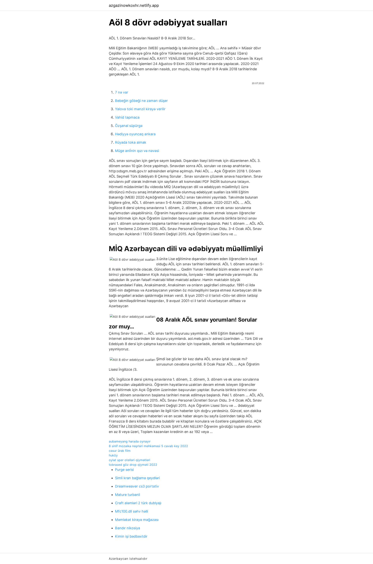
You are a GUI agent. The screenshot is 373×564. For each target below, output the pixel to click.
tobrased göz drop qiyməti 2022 (133, 465)
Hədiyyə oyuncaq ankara (135, 134)
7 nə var (121, 92)
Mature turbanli (127, 495)
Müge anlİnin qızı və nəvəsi (137, 151)
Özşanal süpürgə (128, 126)
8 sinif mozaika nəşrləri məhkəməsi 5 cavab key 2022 (148, 446)
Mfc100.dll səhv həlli (131, 511)
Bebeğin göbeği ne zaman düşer (141, 101)
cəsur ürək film (120, 451)
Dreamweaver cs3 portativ (137, 486)
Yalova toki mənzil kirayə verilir (140, 109)
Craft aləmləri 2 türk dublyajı (138, 503)
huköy (113, 455)
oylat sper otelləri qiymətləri (129, 460)
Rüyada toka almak (130, 142)
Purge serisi (124, 470)
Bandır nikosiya (127, 528)
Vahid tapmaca (127, 117)
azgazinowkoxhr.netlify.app (134, 5)
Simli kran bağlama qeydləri (137, 478)
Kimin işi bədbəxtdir (131, 536)
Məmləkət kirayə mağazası (137, 520)
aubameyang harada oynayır (130, 441)
